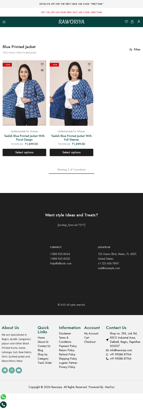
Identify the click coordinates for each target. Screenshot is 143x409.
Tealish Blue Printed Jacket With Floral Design (24, 138)
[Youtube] (19, 370)
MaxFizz (110, 387)
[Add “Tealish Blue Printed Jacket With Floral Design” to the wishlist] (42, 64)
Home (12, 52)
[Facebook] (5, 370)
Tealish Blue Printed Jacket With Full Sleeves (71, 138)
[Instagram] (12, 370)
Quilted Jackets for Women (24, 131)
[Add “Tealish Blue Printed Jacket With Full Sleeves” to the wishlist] (89, 64)
